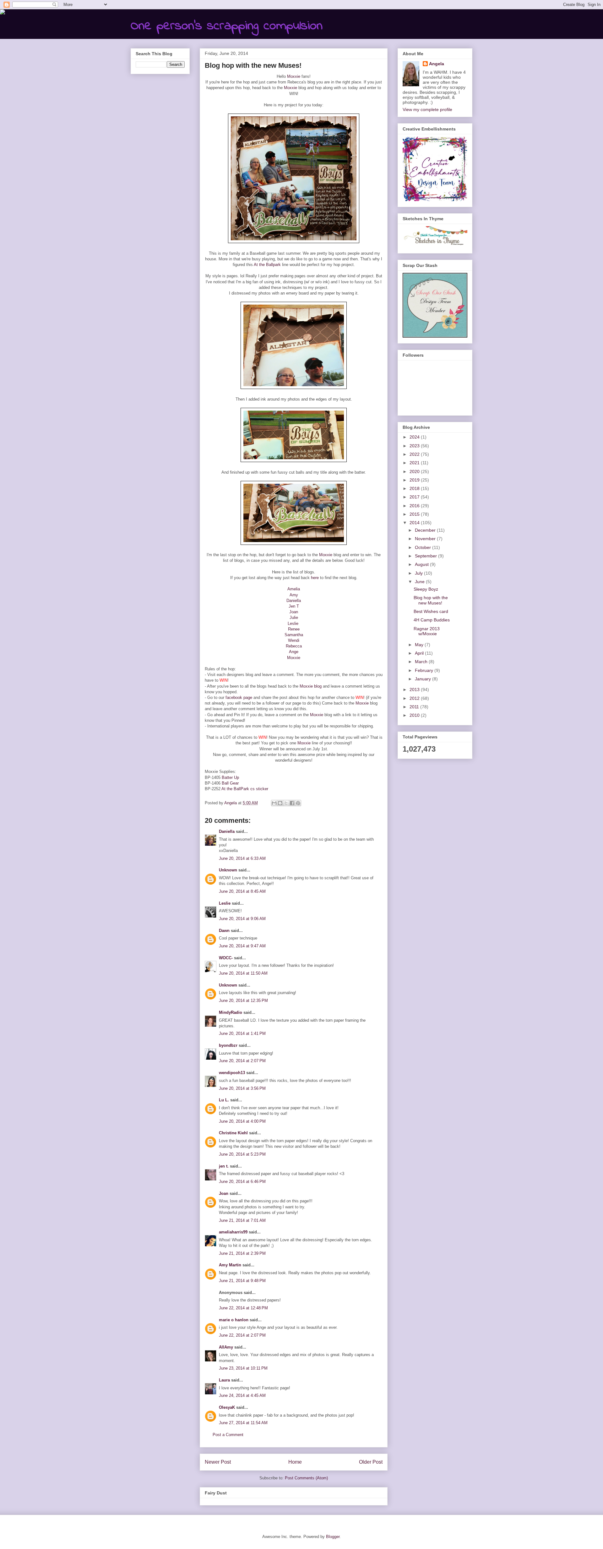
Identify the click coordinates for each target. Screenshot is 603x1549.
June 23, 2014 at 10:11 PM (243, 1368)
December (426, 530)
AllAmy (226, 1347)
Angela (436, 63)
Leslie (293, 623)
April (420, 653)
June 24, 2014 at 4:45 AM (242, 1395)
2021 (415, 462)
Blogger (333, 1536)
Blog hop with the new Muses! (431, 600)
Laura (224, 1380)
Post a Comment (228, 1434)
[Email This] (274, 803)
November (426, 538)
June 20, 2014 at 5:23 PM (242, 1154)
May (420, 644)
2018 (415, 488)
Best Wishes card (431, 611)
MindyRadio (230, 1012)
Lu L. (224, 1100)
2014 (415, 522)
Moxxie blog (311, 686)
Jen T (294, 606)
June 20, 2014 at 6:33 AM (242, 858)
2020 (415, 471)
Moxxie (293, 76)
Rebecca (294, 646)
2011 (415, 706)
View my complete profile (427, 109)
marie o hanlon (233, 1319)
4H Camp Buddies (432, 619)
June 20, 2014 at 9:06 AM (242, 918)
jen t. (224, 1166)
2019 (415, 479)
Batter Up (230, 777)
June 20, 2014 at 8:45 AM (242, 891)
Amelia (293, 589)
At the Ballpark (267, 264)
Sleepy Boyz (426, 589)
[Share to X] (286, 803)
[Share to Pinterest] (298, 803)
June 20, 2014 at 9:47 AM (242, 946)
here (315, 577)
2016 (415, 505)
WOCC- (226, 957)
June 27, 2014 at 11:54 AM (243, 1422)
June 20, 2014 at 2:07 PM (242, 1060)
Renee (294, 629)
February (424, 670)
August (422, 564)
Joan (293, 611)
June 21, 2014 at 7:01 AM (242, 1220)
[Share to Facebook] (292, 803)
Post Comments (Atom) (306, 1478)
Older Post (371, 1462)
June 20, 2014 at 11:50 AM (243, 973)
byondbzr (228, 1045)
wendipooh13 (232, 1072)
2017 (415, 496)
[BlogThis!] (280, 803)
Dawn (224, 930)
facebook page (238, 697)
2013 (415, 689)
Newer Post (218, 1462)
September (426, 555)
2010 (415, 715)
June (420, 581)
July (419, 573)
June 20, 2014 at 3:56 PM (242, 1088)
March (422, 661)
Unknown (228, 870)
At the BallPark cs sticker (244, 788)
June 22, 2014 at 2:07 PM (242, 1335)
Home (295, 1462)
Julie (294, 617)
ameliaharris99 (233, 1232)
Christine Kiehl (233, 1133)
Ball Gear (230, 783)
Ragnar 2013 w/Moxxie (427, 631)
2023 (415, 445)
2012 (415, 698)
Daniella (293, 600)
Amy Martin (230, 1265)
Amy (294, 595)
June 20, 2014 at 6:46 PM (242, 1181)
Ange (293, 651)
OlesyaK (227, 1407)
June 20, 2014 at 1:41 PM (242, 1033)
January (423, 678)
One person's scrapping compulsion (227, 26)
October (423, 547)
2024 (415, 436)
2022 (415, 454)
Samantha (294, 634)
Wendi (293, 640)
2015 (415, 514)
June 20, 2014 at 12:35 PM (243, 1000)
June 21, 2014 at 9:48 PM (242, 1280)
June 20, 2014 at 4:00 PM (242, 1121)
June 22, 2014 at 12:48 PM (243, 1308)
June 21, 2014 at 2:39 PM (242, 1253)
